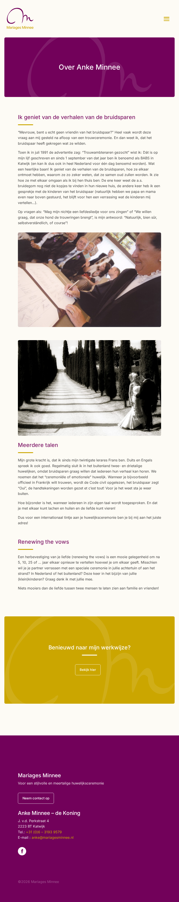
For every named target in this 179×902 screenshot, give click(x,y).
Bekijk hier (88, 670)
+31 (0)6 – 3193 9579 (44, 832)
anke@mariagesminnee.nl (53, 837)
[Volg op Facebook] (22, 851)
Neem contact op (35, 798)
